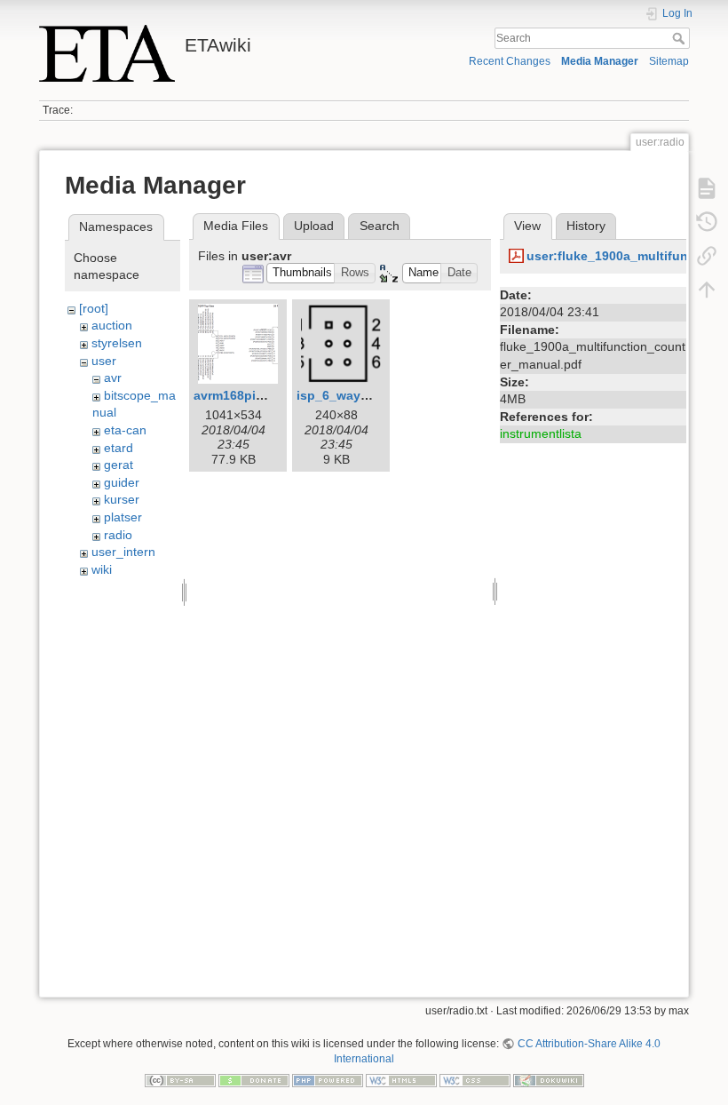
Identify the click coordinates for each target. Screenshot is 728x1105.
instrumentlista (541, 433)
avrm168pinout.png (253, 395)
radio (118, 535)
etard (118, 448)
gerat (118, 464)
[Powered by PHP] (327, 1079)
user (103, 361)
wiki (101, 569)
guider (121, 482)
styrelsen (116, 343)
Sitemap (669, 61)
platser (123, 517)
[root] (93, 308)
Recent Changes (509, 61)
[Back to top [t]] (706, 289)
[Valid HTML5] (401, 1079)
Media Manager (599, 61)
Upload (314, 226)
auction (111, 325)
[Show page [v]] (706, 188)
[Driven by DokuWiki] (548, 1079)
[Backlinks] (706, 256)
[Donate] (253, 1079)
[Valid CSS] (474, 1079)
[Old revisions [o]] (706, 222)
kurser (121, 499)
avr (113, 377)
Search (680, 38)
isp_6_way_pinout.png (366, 395)
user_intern (123, 552)
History (585, 226)
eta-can (125, 430)
